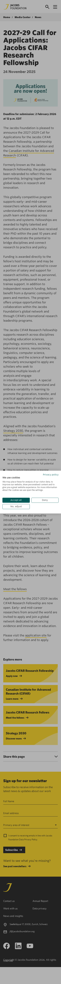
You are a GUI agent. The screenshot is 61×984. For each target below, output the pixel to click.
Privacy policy (51, 474)
